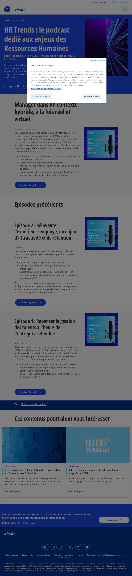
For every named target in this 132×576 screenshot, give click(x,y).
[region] (66, 80)
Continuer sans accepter (97, 60)
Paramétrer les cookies (92, 96)
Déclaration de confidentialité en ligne (46, 89)
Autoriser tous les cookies (41, 96)
